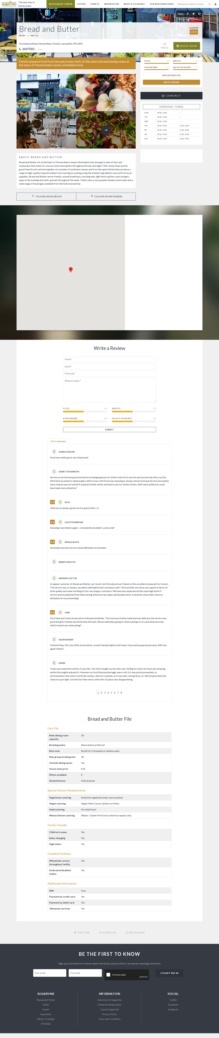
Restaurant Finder (61, 4)
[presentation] (127, 975)
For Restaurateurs (162, 4)
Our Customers (58, 441)
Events (95, 4)
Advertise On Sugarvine (110, 999)
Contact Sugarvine (109, 1009)
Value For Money (122, 418)
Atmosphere (70, 418)
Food (66, 408)
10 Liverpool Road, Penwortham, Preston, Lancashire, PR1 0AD (51, 43)
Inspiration (111, 4)
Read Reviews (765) (171, 75)
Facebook (173, 1004)
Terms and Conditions (109, 1018)
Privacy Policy (109, 1014)
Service (116, 408)
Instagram (173, 1009)
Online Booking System (109, 1004)
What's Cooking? (134, 4)
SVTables (46, 1023)
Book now (188, 45)
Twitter (173, 999)
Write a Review (171, 82)
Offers (81, 4)
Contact (173, 95)
